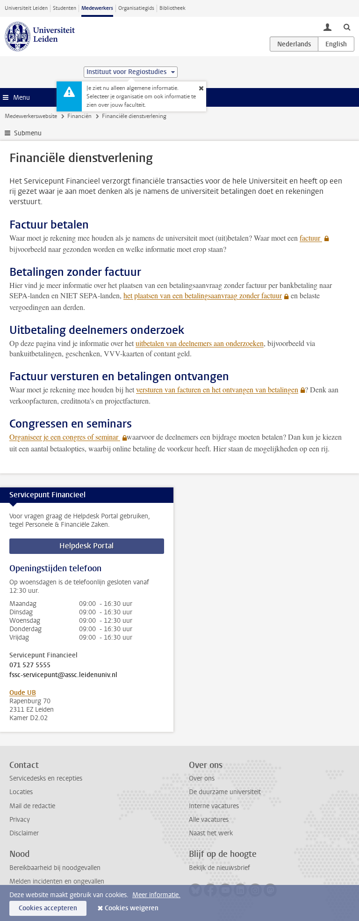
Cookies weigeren (131, 908)
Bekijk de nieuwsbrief (219, 867)
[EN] (336, 44)
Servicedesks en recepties (45, 778)
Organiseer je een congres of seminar (64, 437)
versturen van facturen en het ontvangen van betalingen (217, 389)
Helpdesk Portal (86, 546)
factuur (311, 238)
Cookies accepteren (48, 908)
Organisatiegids (136, 8)
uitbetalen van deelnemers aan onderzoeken (200, 343)
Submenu (28, 133)
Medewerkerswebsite (31, 116)
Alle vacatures (209, 819)
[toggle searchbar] (346, 26)
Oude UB (22, 692)
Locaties (21, 792)
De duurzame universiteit (225, 792)
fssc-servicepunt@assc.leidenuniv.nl (63, 675)
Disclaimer (24, 833)
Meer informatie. (156, 895)
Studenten (64, 8)
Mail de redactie (32, 806)
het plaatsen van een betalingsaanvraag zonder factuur (202, 295)
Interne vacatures (214, 806)
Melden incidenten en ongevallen (56, 881)
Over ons (202, 778)
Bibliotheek (172, 8)
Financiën (79, 116)
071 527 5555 (29, 665)
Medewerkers (97, 8)
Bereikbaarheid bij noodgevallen (55, 867)
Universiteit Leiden (26, 8)
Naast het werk (211, 833)
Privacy (19, 819)
